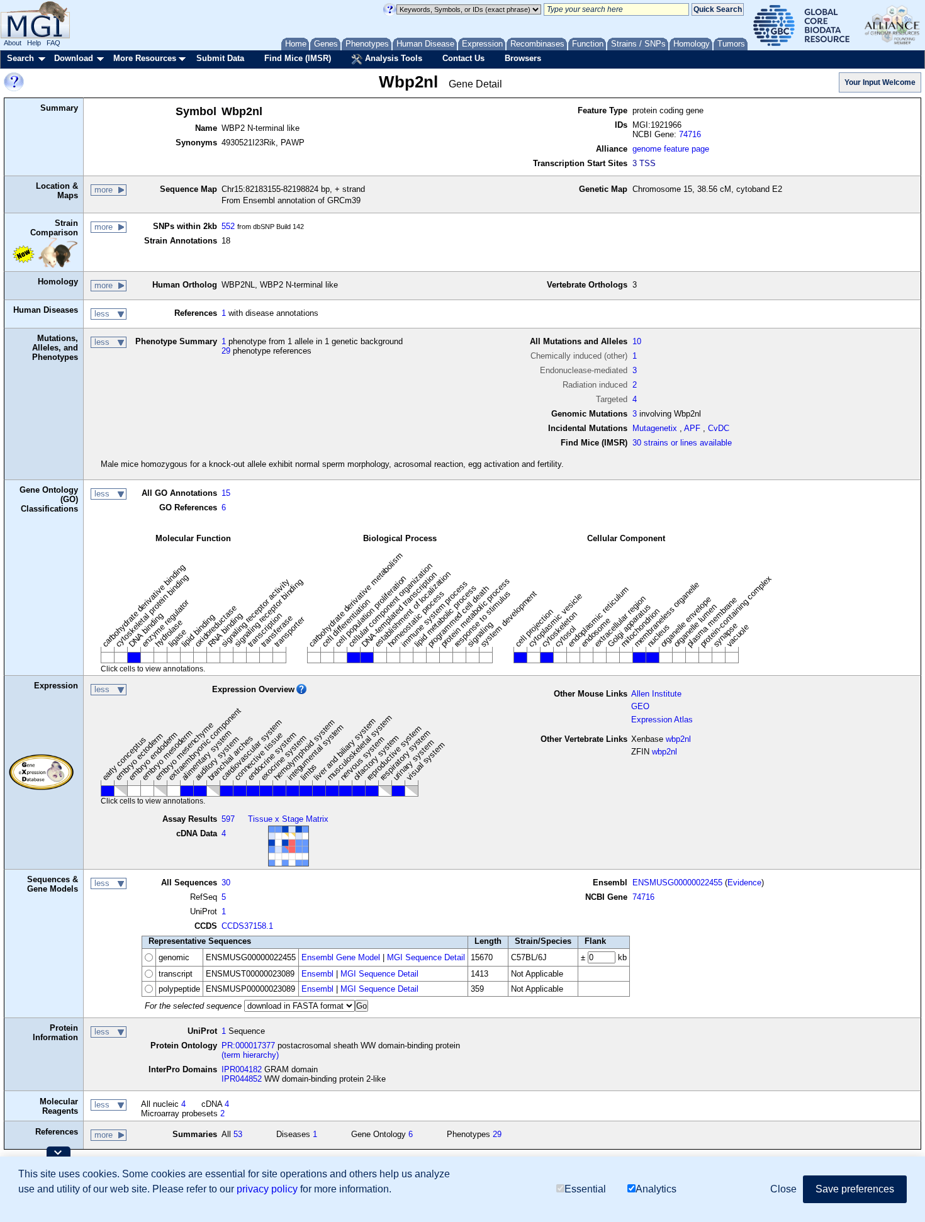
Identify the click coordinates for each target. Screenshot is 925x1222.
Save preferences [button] (855, 1189)
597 (228, 819)
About (12, 43)
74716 (690, 134)
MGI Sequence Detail (426, 957)
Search (20, 58)
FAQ (53, 43)
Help (34, 43)
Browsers (523, 58)
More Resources (144, 58)
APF (692, 428)
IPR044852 (241, 1079)
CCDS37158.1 (247, 926)
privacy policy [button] (267, 1189)
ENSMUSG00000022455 (677, 882)
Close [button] (783, 1189)
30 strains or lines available (682, 442)
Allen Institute (656, 693)
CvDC (718, 428)
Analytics (656, 1189)
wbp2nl (678, 739)
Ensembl (317, 973)
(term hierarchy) (250, 1055)
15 (225, 493)
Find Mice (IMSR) (297, 58)
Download (73, 58)
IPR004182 (241, 1069)
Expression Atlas (662, 719)
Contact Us (463, 58)
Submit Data (220, 58)
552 (228, 226)
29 (225, 351)
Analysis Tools (392, 58)
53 (237, 1134)
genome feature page (670, 149)
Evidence (744, 882)
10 (636, 341)
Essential (585, 1189)
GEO (640, 706)
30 (225, 882)
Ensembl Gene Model (340, 957)
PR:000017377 (248, 1045)
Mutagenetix (654, 428)
